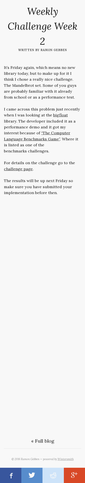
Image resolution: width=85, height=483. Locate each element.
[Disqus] (42, 256)
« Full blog (42, 441)
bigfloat (60, 115)
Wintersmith (66, 459)
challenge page (18, 168)
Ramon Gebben (54, 49)
